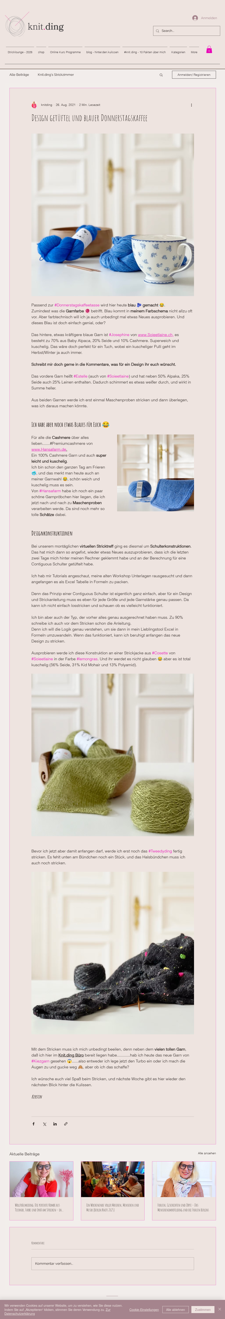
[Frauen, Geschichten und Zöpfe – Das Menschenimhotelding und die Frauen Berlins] (184, 1179)
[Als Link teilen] (66, 1124)
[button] (161, 74)
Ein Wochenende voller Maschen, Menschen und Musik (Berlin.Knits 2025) (112, 1207)
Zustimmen (203, 1309)
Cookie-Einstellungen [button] (144, 1309)
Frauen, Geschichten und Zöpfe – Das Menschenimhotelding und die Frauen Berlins (183, 1207)
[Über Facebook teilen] (33, 1124)
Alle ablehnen (175, 1309)
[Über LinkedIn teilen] (55, 1124)
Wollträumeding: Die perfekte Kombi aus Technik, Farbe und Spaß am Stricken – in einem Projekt (38, 1207)
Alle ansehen (207, 1153)
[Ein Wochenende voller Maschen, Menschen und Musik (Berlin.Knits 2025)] (113, 1179)
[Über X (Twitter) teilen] (44, 1124)
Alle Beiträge (19, 75)
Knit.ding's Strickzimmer (56, 75)
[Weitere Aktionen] (191, 104)
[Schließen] (219, 1309)
